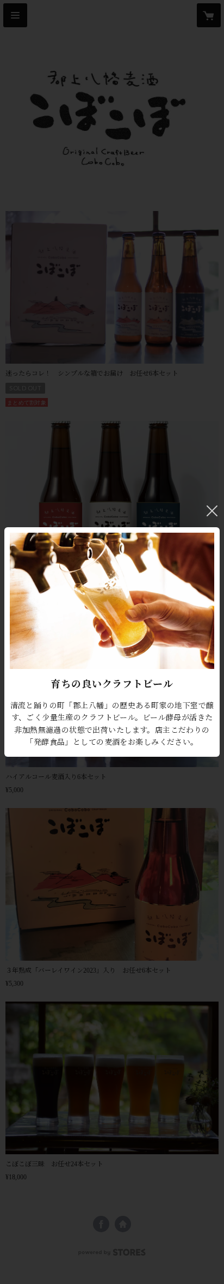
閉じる (212, 510)
